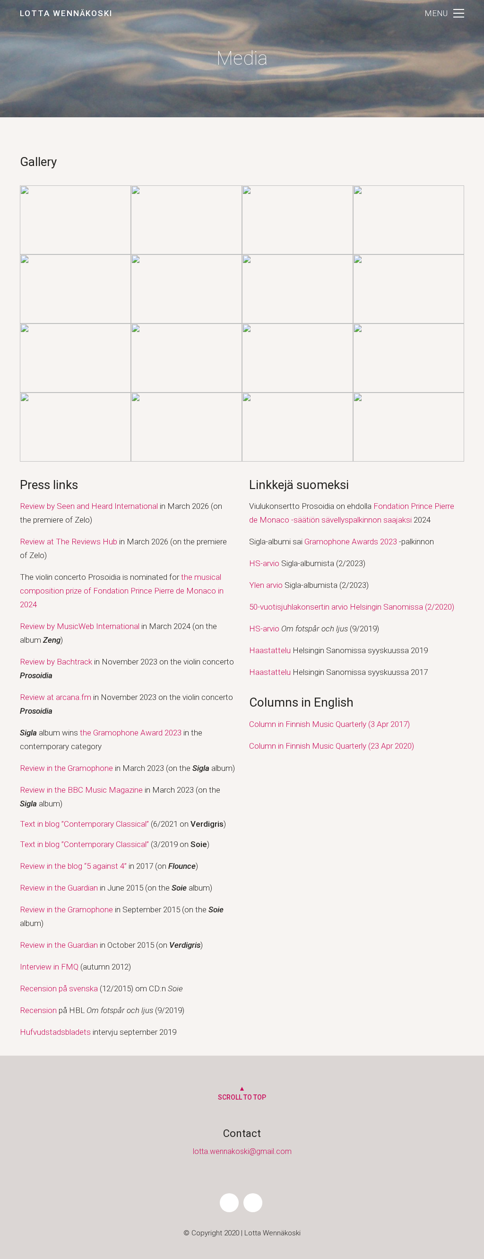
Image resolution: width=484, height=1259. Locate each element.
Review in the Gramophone (66, 768)
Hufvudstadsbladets (55, 1032)
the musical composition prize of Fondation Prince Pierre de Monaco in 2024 (122, 590)
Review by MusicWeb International (79, 626)
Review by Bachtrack (56, 661)
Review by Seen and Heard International (89, 506)
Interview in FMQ (49, 966)
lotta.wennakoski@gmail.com (242, 1151)
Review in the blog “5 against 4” (73, 866)
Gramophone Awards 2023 (350, 541)
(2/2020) (438, 607)
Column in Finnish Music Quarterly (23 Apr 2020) (331, 746)
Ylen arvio (266, 585)
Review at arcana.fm (55, 697)
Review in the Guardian (60, 887)
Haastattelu (270, 650)
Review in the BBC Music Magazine (81, 790)
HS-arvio (264, 563)
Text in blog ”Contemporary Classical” (84, 824)
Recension (38, 1010)
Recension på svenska (60, 988)
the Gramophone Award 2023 (131, 732)
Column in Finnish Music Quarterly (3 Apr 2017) (329, 724)
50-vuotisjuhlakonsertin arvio (299, 607)
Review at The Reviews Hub (68, 541)
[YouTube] (252, 1202)
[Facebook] (229, 1202)
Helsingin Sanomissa (386, 607)
